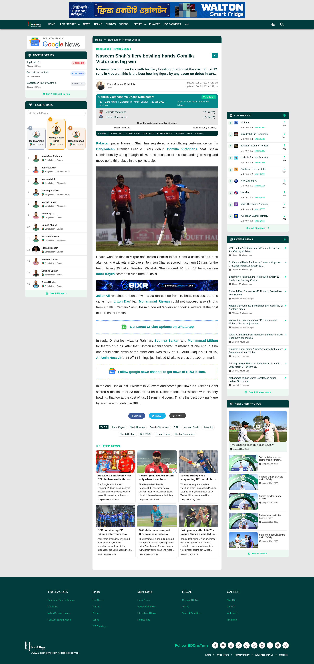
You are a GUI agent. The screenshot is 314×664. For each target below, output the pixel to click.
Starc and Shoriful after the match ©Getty (272, 536)
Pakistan (103, 143)
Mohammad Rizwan (154, 301)
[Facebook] (215, 645)
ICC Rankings (172, 24)
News (86, 24)
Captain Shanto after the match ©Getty (271, 478)
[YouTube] (223, 645)
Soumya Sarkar (166, 340)
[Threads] (285, 645)
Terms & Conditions (191, 613)
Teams (98, 24)
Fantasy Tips (143, 620)
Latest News (143, 600)
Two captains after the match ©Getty (252, 444)
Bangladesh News (146, 606)
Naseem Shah (191, 427)
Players (154, 24)
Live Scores (98, 600)
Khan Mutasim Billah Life (121, 84)
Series (95, 620)
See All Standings (255, 228)
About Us (231, 600)
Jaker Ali (103, 296)
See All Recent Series (58, 94)
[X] (239, 645)
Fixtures (96, 613)
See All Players (58, 293)
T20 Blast (52, 606)
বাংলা (187, 24)
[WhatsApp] (254, 645)
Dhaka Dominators (184, 434)
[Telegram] (278, 645)
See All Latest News (260, 392)
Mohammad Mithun (203, 340)
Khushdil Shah (127, 434)
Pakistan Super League (59, 620)
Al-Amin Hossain (109, 357)
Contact (231, 606)
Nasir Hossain (137, 427)
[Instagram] (231, 645)
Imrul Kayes (105, 274)
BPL (176, 427)
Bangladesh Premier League (124, 39)
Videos (123, 24)
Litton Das (122, 301)
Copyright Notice (190, 600)
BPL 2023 (145, 434)
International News (146, 613)
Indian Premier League (59, 613)
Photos (111, 24)
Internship (232, 620)
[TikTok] (246, 645)
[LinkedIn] (270, 645)
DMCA (185, 606)
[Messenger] (262, 645)
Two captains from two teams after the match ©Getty (270, 458)
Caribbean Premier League (61, 600)
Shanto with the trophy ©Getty (270, 497)
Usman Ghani (163, 434)
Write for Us (232, 613)
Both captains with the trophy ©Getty (270, 516)
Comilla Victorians (182, 149)
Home (51, 24)
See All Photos (259, 553)
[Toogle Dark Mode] (273, 24)
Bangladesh (105, 149)
